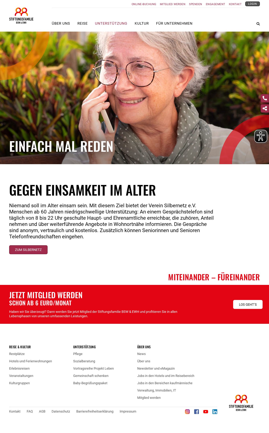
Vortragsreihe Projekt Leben (93, 368)
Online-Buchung (144, 4)
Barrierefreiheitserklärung (94, 411)
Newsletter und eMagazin (156, 368)
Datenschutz (61, 411)
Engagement (215, 4)
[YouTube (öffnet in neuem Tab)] (205, 411)
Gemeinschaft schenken (91, 376)
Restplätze (17, 354)
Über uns (143, 361)
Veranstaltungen (21, 376)
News (141, 354)
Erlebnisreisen (19, 368)
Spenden (195, 4)
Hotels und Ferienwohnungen (30, 361)
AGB (42, 411)
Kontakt (235, 4)
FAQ (30, 411)
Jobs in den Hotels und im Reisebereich (165, 376)
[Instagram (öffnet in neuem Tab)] (187, 411)
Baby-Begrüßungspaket (90, 383)
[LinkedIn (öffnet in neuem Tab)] (214, 411)
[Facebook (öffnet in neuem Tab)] (196, 411)
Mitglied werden (173, 4)
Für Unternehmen (174, 24)
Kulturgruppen (19, 383)
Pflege (78, 354)
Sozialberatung (84, 361)
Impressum (128, 411)
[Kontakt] (265, 98)
